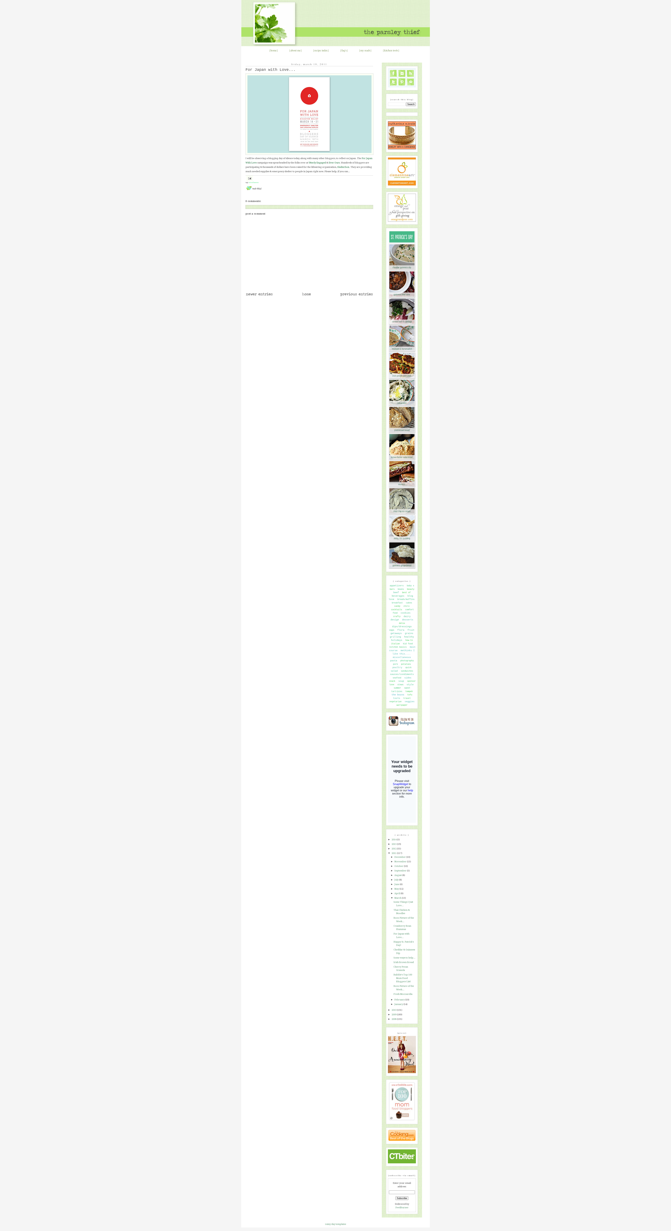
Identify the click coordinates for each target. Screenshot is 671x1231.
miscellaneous (254, 182)
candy (397, 606)
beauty (410, 589)
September (400, 870)
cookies (405, 613)
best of (406, 592)
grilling (395, 637)
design (395, 619)
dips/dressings (402, 626)
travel (407, 698)
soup (401, 681)
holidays (396, 640)
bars (392, 589)
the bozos (398, 694)
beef (396, 592)
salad (394, 671)
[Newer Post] (259, 295)
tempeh (409, 691)
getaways (396, 633)
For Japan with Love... (270, 70)
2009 (394, 1014)
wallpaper (401, 705)
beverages (398, 596)
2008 (394, 1019)
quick (408, 667)
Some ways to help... (404, 957)
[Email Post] (249, 178)
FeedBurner (402, 1207)
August (398, 875)
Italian (395, 644)
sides (407, 678)
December (400, 857)
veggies (409, 701)
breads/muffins (405, 599)
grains (409, 633)
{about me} (295, 50)
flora (400, 630)
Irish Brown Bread (404, 962)
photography (407, 661)
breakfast (397, 603)
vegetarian (395, 701)
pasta (393, 660)
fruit (410, 630)
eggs (391, 630)
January (398, 1004)
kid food (408, 644)
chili (406, 606)
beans (401, 589)
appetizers (397, 585)
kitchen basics (398, 647)
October (399, 866)
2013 (394, 844)
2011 (394, 853)
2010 (394, 1010)
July (396, 879)
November (400, 861)
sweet (407, 688)
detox (402, 623)
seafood (397, 678)
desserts (407, 619)
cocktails (396, 610)
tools (396, 698)
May (396, 889)
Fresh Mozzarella (403, 994)
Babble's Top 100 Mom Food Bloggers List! (403, 978)
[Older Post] (356, 295)
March (398, 898)
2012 (394, 848)
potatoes (406, 664)
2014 (394, 839)
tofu (409, 695)
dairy (407, 616)
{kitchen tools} (391, 50)
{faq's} (344, 50)
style (410, 684)
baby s (410, 586)
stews (400, 685)
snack (392, 681)
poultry (397, 667)
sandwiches (407, 671)
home (273, 50)
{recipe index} (321, 50)
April (397, 893)
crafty (397, 616)
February (399, 999)
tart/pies (396, 691)
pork (395, 664)
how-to (409, 640)
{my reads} (365, 50)
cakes (409, 603)
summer (397, 688)
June (397, 884)
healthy (409, 637)
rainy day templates (335, 1224)
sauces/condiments (402, 674)
